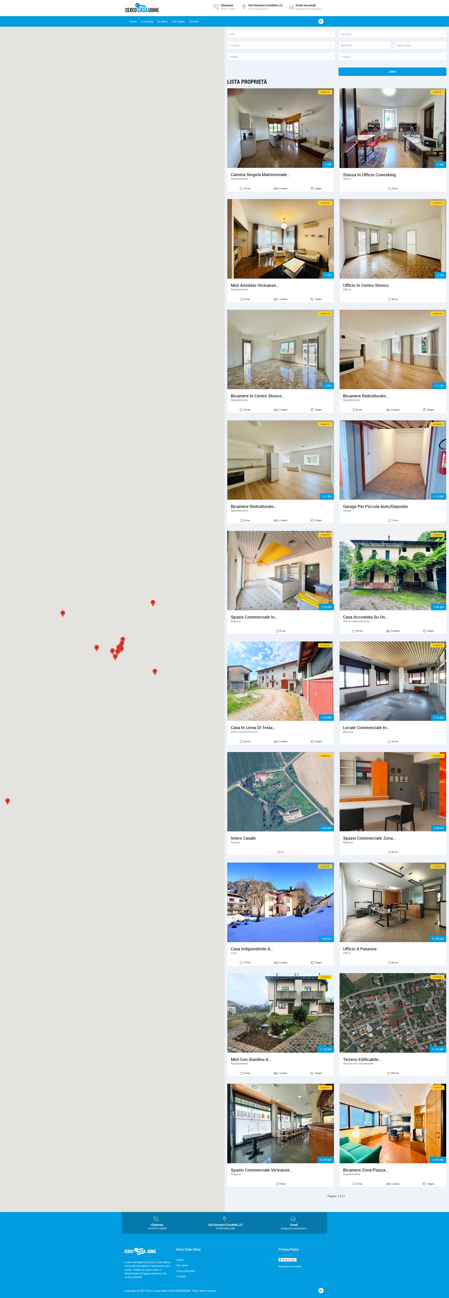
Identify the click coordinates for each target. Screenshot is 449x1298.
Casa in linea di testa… (253, 727)
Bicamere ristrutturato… (366, 396)
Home (133, 21)
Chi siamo (182, 1265)
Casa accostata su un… (365, 617)
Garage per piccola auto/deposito (375, 506)
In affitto (163, 21)
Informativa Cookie (290, 1266)
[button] (112, 651)
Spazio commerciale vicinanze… (262, 1170)
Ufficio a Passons (360, 949)
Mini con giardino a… (251, 1059)
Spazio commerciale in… (254, 617)
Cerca (392, 71)
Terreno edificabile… (362, 1059)
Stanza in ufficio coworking (369, 174)
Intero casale (243, 838)
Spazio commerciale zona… (369, 838)
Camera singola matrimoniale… (260, 174)
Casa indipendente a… (252, 949)
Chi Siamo (178, 21)
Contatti (194, 21)
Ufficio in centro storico (366, 285)
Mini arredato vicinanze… (255, 285)
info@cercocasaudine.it (309, 9)
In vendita (147, 21)
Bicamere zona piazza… (365, 1170)
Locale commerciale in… (366, 727)
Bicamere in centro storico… (258, 396)
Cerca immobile (185, 1271)
